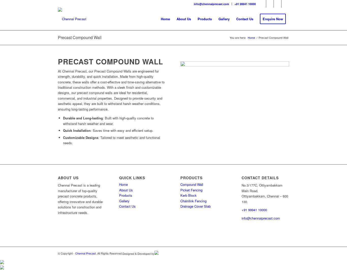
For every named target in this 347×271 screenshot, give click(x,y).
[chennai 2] (72, 19)
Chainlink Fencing (193, 200)
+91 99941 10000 (245, 4)
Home (123, 184)
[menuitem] (211, 4)
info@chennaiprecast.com (211, 4)
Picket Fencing (191, 190)
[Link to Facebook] (262, 4)
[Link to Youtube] (277, 4)
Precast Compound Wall (80, 37)
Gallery (124, 200)
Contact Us (127, 206)
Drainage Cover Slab (195, 206)
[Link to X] (285, 4)
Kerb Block (188, 195)
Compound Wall (191, 184)
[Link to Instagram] (270, 4)
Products (125, 195)
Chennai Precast (85, 253)
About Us (126, 190)
